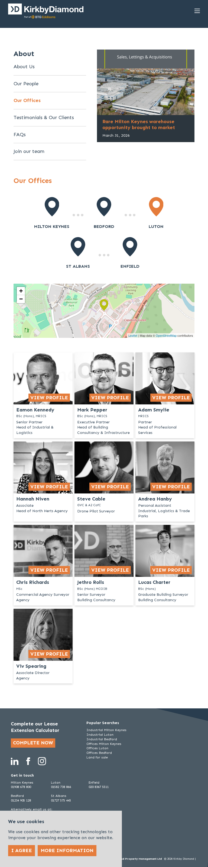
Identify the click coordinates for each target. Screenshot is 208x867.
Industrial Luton (99, 735)
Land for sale (97, 757)
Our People (26, 84)
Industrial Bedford (101, 739)
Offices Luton (97, 748)
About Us (24, 67)
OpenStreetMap (166, 335)
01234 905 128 (21, 800)
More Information (67, 850)
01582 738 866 (61, 787)
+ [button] (21, 290)
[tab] (52, 213)
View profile (49, 398)
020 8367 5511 (99, 787)
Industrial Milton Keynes (106, 730)
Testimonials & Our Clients (44, 117)
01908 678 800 (21, 787)
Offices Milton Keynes (103, 744)
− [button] (21, 299)
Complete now (33, 743)
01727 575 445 (61, 800)
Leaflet (132, 335)
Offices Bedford (99, 753)
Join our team (29, 151)
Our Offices (27, 100)
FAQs (20, 135)
